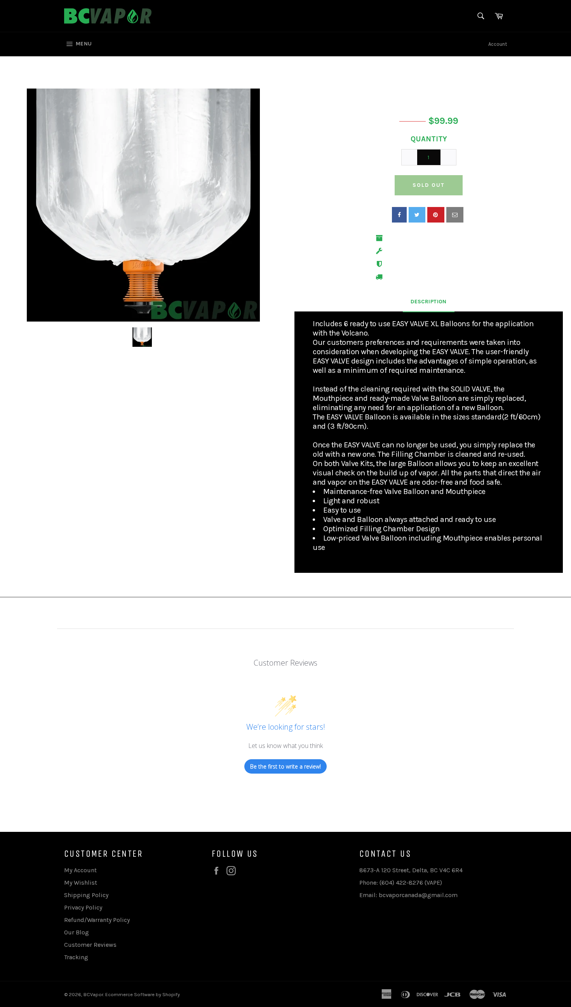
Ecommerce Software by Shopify (142, 994)
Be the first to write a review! (285, 766)
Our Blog (76, 932)
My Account (80, 870)
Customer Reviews (90, 944)
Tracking (76, 957)
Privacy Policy (83, 907)
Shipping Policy (86, 895)
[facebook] (399, 215)
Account (497, 44)
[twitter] (417, 215)
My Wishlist (80, 882)
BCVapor (93, 994)
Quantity (429, 139)
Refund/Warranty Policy (97, 920)
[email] (454, 215)
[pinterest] (435, 215)
